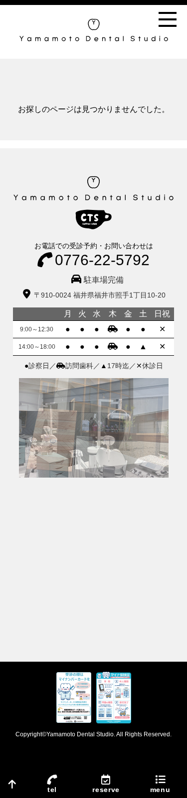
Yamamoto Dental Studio (80, 734)
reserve (106, 790)
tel (52, 790)
